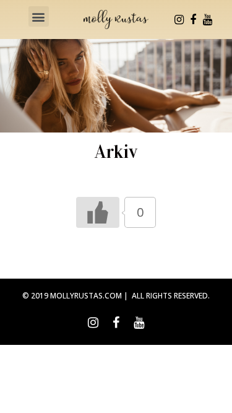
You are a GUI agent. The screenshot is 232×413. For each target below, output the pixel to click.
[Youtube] (207, 19)
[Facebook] (193, 19)
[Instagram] (178, 19)
